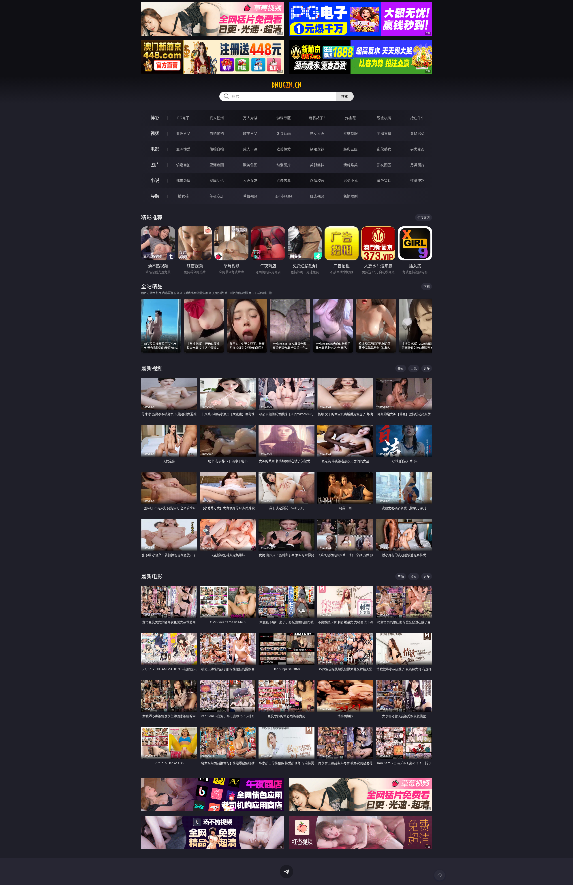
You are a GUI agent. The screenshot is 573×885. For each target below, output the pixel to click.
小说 (154, 180)
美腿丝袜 (317, 164)
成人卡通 (250, 149)
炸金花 (350, 117)
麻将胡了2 (317, 117)
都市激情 (183, 180)
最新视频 (151, 368)
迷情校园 (317, 180)
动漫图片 (283, 164)
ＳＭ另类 (417, 133)
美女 (401, 368)
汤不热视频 (284, 196)
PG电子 (183, 117)
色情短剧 (350, 196)
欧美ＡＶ (250, 133)
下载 (426, 286)
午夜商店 (217, 196)
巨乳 (414, 368)
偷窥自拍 (183, 164)
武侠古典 (283, 180)
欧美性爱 (283, 149)
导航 (154, 196)
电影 (154, 149)
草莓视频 (250, 196)
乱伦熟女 (384, 149)
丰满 (401, 576)
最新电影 (151, 576)
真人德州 (217, 117)
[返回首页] (439, 875)
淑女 (414, 576)
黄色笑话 (384, 180)
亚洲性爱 (183, 149)
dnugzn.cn (286, 85)
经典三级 (350, 149)
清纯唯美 (350, 164)
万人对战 (250, 117)
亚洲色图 (217, 164)
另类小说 (350, 180)
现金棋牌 (384, 117)
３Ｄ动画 (283, 133)
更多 (426, 368)
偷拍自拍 (217, 149)
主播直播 (384, 133)
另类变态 (417, 149)
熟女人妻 (317, 133)
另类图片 (417, 164)
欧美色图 (250, 164)
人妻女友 (250, 180)
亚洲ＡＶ (183, 133)
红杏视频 (317, 196)
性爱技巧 (417, 180)
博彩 (154, 118)
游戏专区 (283, 117)
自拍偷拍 (217, 133)
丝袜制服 (350, 133)
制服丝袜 (317, 149)
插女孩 (183, 196)
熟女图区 (384, 164)
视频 (154, 133)
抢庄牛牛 (417, 117)
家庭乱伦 (217, 180)
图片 (154, 165)
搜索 (344, 96)
